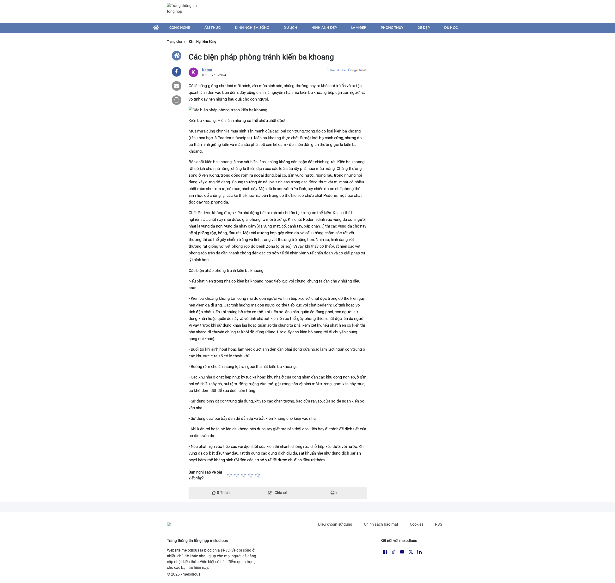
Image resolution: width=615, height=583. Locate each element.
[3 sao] (243, 475)
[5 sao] (257, 475)
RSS (438, 524)
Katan (207, 70)
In (336, 492)
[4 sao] (250, 475)
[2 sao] (236, 475)
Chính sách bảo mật (381, 524)
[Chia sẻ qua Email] (176, 86)
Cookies (416, 524)
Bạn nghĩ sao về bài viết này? (205, 475)
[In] (176, 100)
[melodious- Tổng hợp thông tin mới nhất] (184, 11)
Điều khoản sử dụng (335, 524)
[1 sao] (229, 475)
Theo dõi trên (338, 70)
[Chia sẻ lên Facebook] (176, 72)
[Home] (176, 55)
